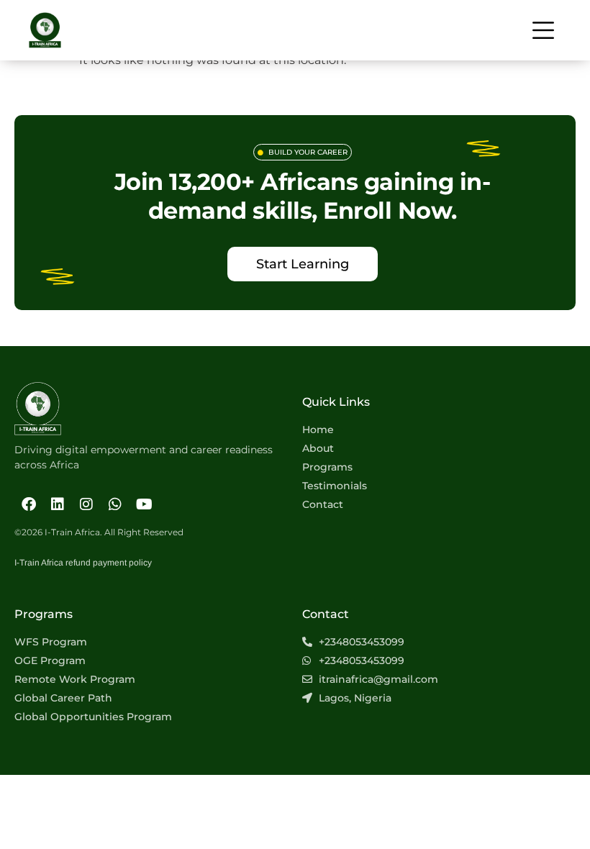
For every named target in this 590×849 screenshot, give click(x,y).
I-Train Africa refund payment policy (83, 563)
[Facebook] (28, 504)
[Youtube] (144, 504)
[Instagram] (86, 504)
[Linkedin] (57, 504)
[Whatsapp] (115, 504)
